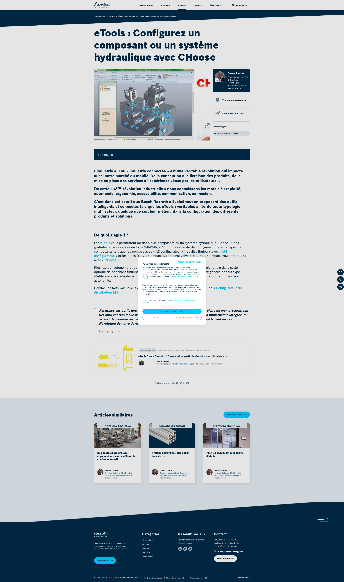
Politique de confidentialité (190, 261)
